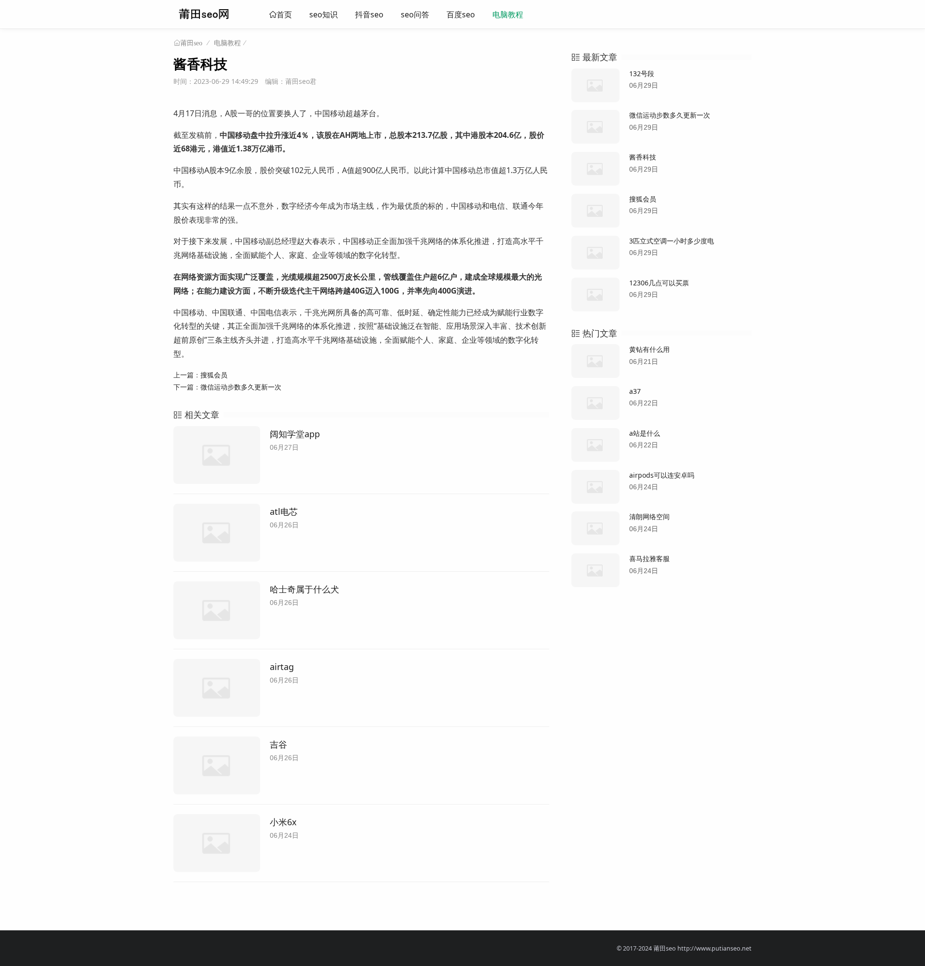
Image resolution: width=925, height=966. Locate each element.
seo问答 (415, 14)
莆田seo (191, 43)
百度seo (461, 14)
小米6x (283, 822)
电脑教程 (507, 14)
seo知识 (323, 14)
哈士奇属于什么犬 (304, 589)
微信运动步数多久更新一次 (240, 386)
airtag (282, 666)
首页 (284, 14)
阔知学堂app (295, 434)
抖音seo (369, 14)
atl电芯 (284, 511)
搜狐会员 (213, 374)
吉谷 (278, 744)
